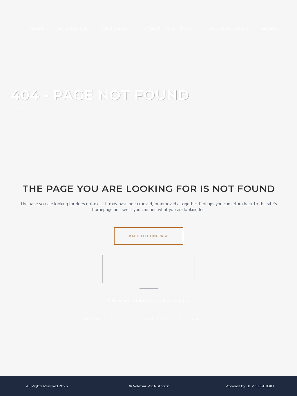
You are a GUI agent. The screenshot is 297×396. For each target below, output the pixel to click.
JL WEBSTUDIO (260, 386)
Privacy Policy (105, 319)
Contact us (197, 319)
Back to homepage (149, 236)
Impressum (153, 319)
